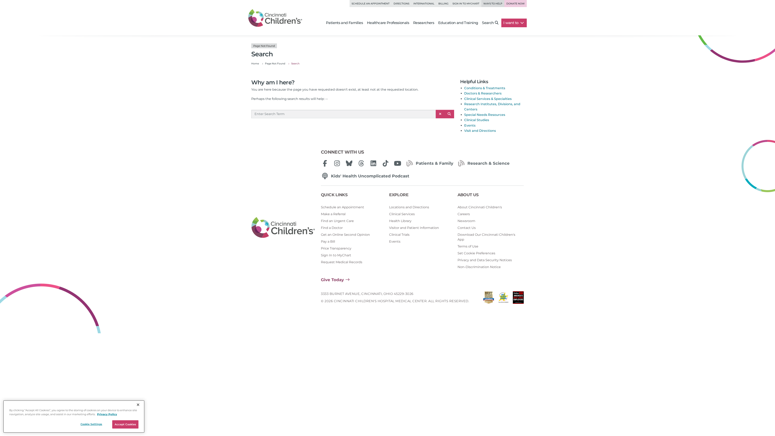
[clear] (440, 114)
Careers (464, 214)
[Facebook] (325, 163)
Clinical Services (402, 214)
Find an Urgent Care (337, 221)
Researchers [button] (423, 23)
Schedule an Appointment (371, 3)
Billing (443, 3)
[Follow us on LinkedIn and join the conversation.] (373, 163)
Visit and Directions (480, 131)
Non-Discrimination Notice (479, 267)
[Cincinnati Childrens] (283, 227)
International (423, 3)
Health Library (400, 221)
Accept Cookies (125, 424)
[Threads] (361, 163)
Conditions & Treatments (484, 88)
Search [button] (488, 23)
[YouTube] (398, 163)
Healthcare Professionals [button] (388, 23)
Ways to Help (492, 3)
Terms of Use (468, 246)
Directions (401, 3)
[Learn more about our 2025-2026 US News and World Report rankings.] (488, 298)
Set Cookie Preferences (476, 253)
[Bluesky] (349, 163)
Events (469, 125)
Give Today (332, 279)
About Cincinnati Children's (480, 207)
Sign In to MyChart (336, 255)
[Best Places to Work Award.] (503, 298)
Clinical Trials (399, 235)
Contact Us (467, 228)
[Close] (138, 404)
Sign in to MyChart (465, 3)
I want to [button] (511, 23)
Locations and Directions (409, 207)
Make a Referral (333, 214)
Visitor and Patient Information (414, 228)
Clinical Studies (476, 120)
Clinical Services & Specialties (488, 99)
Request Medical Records (341, 262)
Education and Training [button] (458, 23)
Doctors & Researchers (483, 93)
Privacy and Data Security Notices (485, 260)
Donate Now (515, 3)
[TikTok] (385, 163)
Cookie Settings (91, 424)
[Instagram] (337, 163)
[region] (74, 416)
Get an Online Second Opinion (345, 235)
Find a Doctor (332, 228)
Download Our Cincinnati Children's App (486, 237)
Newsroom (466, 221)
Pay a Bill (328, 241)
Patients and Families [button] (344, 23)
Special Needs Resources (484, 115)
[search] (449, 114)
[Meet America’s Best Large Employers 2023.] (518, 298)
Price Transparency (336, 248)
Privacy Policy (107, 414)
